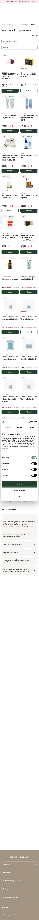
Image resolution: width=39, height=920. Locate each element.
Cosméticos (9, 24)
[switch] (34, 463)
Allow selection (19, 490)
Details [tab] (19, 427)
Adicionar (10, 90)
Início (3, 24)
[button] (19, 873)
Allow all (19, 484)
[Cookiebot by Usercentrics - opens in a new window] (28, 422)
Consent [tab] (7, 427)
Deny (19, 496)
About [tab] (32, 427)
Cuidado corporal (19, 24)
